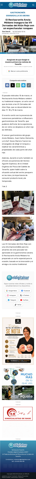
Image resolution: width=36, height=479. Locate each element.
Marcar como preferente (19, 71)
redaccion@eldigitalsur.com (22, 459)
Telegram (13, 300)
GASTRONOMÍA (17, 12)
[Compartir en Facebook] (7, 85)
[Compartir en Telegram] (23, 85)
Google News (13, 290)
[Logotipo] (18, 5)
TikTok (19, 304)
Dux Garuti (6, 31)
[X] (26, 466)
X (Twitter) (26, 295)
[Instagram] (10, 466)
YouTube (25, 300)
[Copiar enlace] (29, 85)
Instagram (12, 295)
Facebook (27, 290)
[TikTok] (20, 466)
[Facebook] (5, 466)
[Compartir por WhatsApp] (18, 85)
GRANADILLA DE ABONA (18, 15)
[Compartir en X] (13, 85)
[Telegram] (15, 466)
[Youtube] (31, 466)
